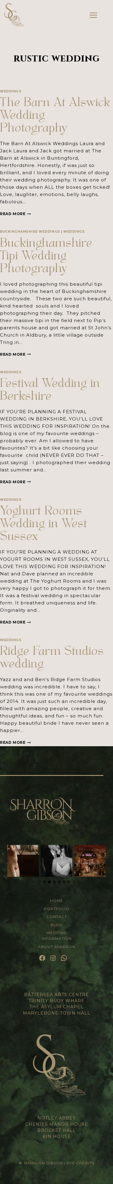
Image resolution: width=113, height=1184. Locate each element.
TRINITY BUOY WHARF (56, 1000)
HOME (56, 900)
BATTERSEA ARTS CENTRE (56, 994)
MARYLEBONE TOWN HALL (56, 1013)
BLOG (56, 925)
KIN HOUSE (56, 1136)
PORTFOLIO (56, 908)
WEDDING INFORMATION (57, 935)
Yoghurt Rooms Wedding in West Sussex (43, 525)
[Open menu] (93, 15)
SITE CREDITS (80, 1163)
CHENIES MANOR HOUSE (56, 1124)
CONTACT (56, 916)
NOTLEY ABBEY (56, 1118)
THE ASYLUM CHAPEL (56, 1006)
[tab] (44, 881)
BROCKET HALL (56, 1130)
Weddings (10, 91)
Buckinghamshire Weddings (30, 232)
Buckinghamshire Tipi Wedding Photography (46, 257)
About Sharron (56, 946)
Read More (15, 213)
